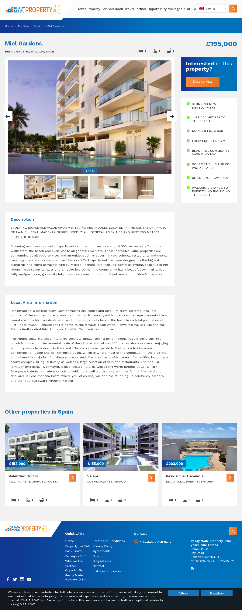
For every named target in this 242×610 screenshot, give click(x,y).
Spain (37, 26)
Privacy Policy (103, 546)
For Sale (23, 26)
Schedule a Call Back (155, 542)
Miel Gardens (55, 26)
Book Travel (124, 9)
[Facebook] (8, 579)
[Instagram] (22, 579)
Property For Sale (100, 9)
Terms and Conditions (109, 541)
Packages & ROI (180, 9)
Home (81, 9)
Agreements (102, 551)
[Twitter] (15, 579)
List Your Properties (107, 571)
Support (99, 556)
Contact (98, 566)
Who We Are (74, 561)
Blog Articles (102, 561)
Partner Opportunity (150, 9)
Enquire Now (203, 82)
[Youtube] (29, 579)
